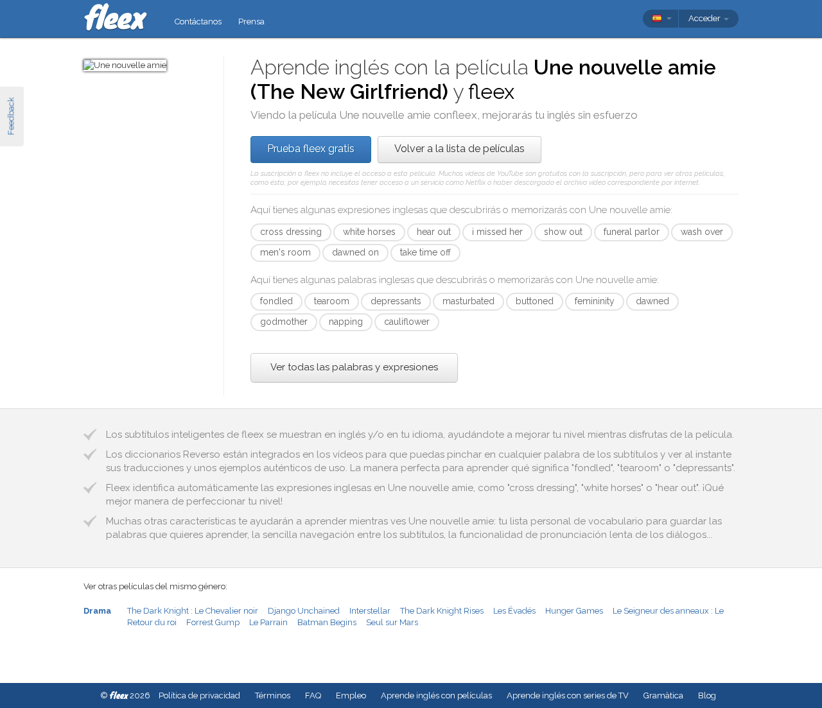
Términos (272, 695)
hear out (434, 232)
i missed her (497, 232)
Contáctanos (198, 21)
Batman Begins (326, 622)
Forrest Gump (213, 622)
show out (563, 232)
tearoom (331, 301)
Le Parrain (268, 622)
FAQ (313, 695)
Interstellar (369, 611)
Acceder (705, 18)
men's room (285, 252)
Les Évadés (514, 611)
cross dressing (291, 232)
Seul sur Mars (392, 622)
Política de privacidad (199, 695)
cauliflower (407, 321)
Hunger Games (574, 611)
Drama (97, 611)
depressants (396, 301)
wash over (702, 232)
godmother (284, 321)
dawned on (355, 252)
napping (346, 321)
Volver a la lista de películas (459, 148)
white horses (369, 232)
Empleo (351, 695)
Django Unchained (304, 611)
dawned (652, 301)
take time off (425, 252)
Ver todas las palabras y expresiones (354, 367)
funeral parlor (632, 232)
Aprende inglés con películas (436, 695)
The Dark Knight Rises (442, 611)
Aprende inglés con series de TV (568, 695)
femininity (595, 301)
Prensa (251, 21)
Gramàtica (663, 695)
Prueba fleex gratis (310, 148)
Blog (707, 695)
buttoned (535, 301)
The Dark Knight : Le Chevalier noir (192, 611)
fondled (276, 301)
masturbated (468, 301)
